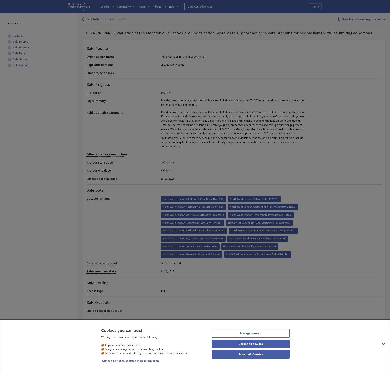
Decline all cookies (251, 343)
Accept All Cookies (251, 354)
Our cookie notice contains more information (130, 360)
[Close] (383, 344)
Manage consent (250, 333)
